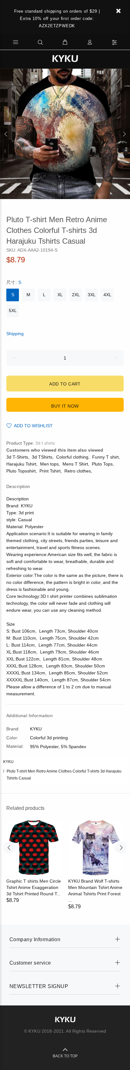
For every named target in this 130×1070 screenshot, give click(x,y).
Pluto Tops (102, 463)
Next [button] (124, 134)
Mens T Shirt (75, 463)
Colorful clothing (72, 457)
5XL (13, 310)
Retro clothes (77, 470)
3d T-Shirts (17, 457)
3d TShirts (42, 457)
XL (60, 294)
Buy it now (65, 406)
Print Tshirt (50, 470)
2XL (76, 294)
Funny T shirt (105, 457)
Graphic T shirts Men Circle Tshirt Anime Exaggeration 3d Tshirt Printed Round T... (33, 887)
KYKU (8, 762)
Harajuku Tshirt (21, 463)
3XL (92, 294)
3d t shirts (45, 443)
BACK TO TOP (65, 1056)
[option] (65, 134)
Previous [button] (6, 134)
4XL (107, 294)
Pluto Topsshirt (21, 470)
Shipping (15, 333)
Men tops (49, 463)
